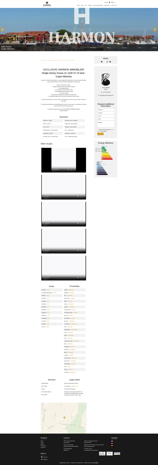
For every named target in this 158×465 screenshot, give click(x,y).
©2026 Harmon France (64, 462)
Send (100, 133)
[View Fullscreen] (42, 409)
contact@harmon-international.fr (91, 450)
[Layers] (84, 404)
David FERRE (106, 87)
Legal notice (73, 462)
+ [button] (42, 404)
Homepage (43, 60)
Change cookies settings (89, 462)
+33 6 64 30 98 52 (107, 92)
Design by (97, 463)
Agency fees (80, 462)
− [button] (42, 406)
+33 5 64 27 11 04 (88, 448)
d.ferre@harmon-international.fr (106, 95)
